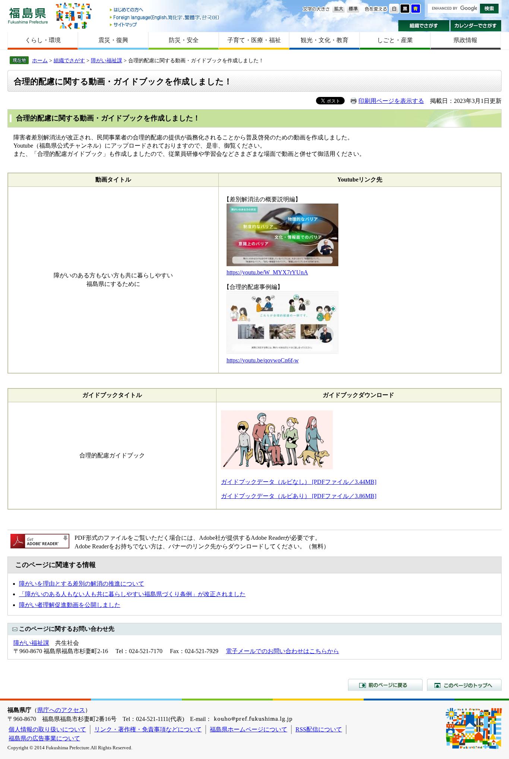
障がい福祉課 (106, 60)
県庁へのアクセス (61, 710)
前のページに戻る (385, 685)
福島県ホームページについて (248, 729)
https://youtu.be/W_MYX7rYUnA (267, 272)
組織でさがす (423, 25)
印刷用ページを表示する (391, 101)
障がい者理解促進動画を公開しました (69, 605)
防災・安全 (184, 40)
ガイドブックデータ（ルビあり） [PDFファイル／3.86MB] (298, 496)
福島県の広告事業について (44, 738)
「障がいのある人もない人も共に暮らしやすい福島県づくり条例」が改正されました (132, 594)
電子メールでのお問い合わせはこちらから (282, 651)
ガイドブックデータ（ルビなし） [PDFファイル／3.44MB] (298, 482)
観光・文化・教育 (324, 40)
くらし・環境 (43, 40)
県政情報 (465, 40)
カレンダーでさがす (476, 25)
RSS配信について (318, 729)
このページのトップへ (464, 685)
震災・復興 (113, 40)
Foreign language (165, 17)
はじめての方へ (165, 10)
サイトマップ (165, 24)
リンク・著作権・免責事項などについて (148, 729)
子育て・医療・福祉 (254, 40)
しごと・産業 (395, 40)
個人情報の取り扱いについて (47, 729)
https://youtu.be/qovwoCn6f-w (263, 360)
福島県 (27, 15)
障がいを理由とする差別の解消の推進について (81, 583)
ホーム (40, 60)
